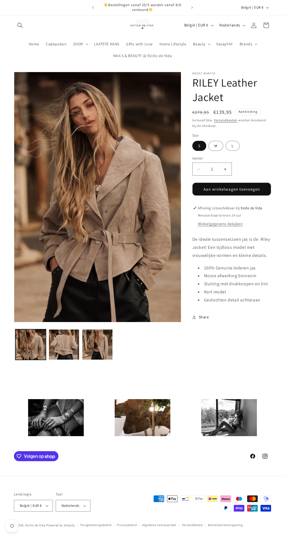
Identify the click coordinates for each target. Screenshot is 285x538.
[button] (20, 25)
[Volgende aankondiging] (192, 7)
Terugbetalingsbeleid (95, 525)
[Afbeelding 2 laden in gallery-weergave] (64, 344)
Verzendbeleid (192, 525)
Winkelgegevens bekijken (220, 223)
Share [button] (204, 317)
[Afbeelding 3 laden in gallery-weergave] (97, 344)
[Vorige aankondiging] (93, 7)
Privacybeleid (127, 525)
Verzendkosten (225, 120)
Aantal (197, 158)
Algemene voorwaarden (159, 525)
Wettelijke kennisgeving (225, 525)
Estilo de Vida (35, 525)
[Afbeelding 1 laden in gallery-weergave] (30, 344)
